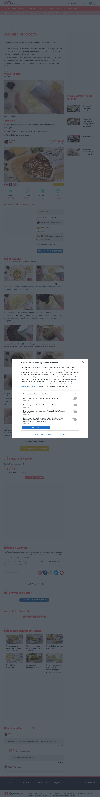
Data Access (50, 434)
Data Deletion (39, 434)
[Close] (84, 363)
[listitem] (50, 394)
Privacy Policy (61, 434)
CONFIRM (36, 427)
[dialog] (50, 398)
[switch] (74, 398)
